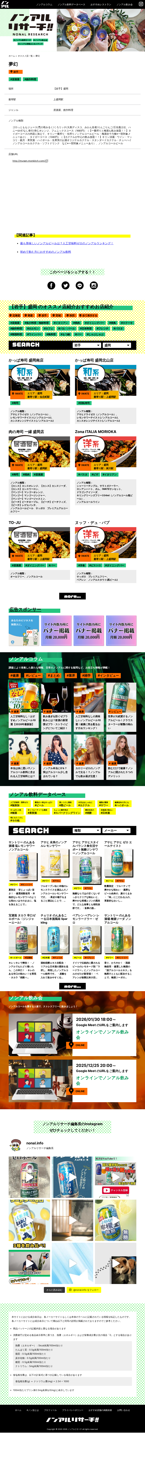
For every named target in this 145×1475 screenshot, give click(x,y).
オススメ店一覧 (25, 56)
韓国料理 (17, 334)
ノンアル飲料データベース (71, 4)
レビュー (34, 675)
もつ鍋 (66, 334)
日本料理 (87, 328)
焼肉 (77, 322)
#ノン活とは (33, 1410)
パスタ (119, 328)
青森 (31, 315)
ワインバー (35, 334)
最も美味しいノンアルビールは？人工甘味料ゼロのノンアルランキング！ (67, 243)
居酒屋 (15, 322)
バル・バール (67, 328)
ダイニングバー (95, 322)
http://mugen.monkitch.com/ (29, 160)
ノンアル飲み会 (125, 4)
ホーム (12, 56)
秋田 (73, 315)
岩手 (45, 315)
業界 (72, 675)
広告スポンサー (25, 609)
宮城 (59, 315)
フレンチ (103, 328)
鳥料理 (52, 334)
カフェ (49, 328)
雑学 (87, 675)
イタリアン (62, 322)
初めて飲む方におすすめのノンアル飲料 (45, 251)
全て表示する (89, 315)
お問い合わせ (123, 1410)
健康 (16, 675)
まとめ (55, 675)
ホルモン (34, 328)
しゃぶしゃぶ (96, 334)
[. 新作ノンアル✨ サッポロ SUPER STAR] (72, 1263)
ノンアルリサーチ (75, 1429)
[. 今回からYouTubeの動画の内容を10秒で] (115, 1177)
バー (79, 334)
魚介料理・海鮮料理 (37, 322)
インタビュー (109, 675)
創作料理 (17, 328)
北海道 (16, 315)
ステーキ (128, 322)
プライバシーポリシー (72, 1410)
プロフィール (50, 1410)
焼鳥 (113, 322)
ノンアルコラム (44, 4)
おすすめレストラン (101, 4)
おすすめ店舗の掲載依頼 (100, 1410)
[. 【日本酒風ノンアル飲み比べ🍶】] (29, 1263)
